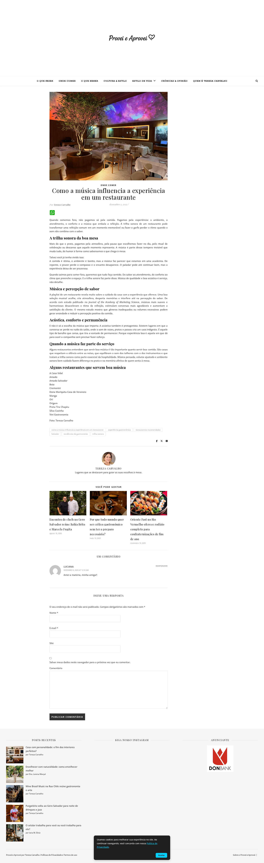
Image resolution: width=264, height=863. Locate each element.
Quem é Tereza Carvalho (210, 81)
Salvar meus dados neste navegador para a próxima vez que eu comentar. (90, 662)
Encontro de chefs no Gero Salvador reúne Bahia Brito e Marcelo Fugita (67, 524)
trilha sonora (98, 434)
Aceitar (161, 855)
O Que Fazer (45, 81)
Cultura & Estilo (115, 81)
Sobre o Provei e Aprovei (244, 855)
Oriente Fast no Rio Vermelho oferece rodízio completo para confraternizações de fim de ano (147, 529)
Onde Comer (67, 81)
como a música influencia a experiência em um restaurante (77, 430)
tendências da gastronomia (76, 434)
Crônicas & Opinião (174, 81)
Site (52, 643)
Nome (54, 612)
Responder (162, 565)
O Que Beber (89, 81)
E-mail (54, 628)
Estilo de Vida (142, 81)
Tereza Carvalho (62, 204)
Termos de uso (70, 855)
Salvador (55, 434)
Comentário (56, 668)
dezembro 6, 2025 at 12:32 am (76, 570)
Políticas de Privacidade (51, 855)
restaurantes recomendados (148, 430)
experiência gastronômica (119, 430)
